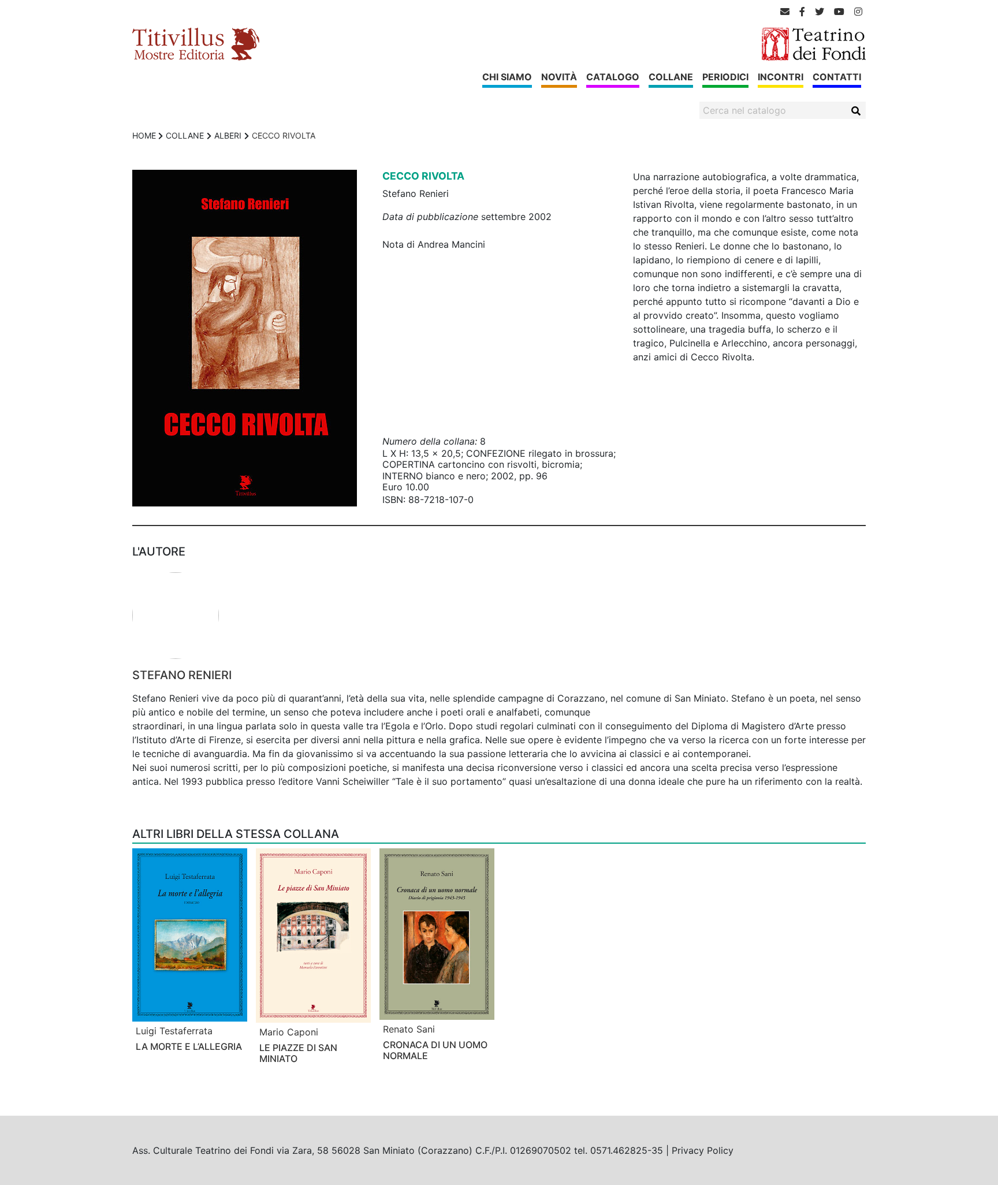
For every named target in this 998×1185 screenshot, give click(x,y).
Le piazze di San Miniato (298, 1053)
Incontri (780, 77)
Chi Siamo (507, 77)
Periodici (725, 77)
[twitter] (819, 11)
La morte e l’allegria (189, 1046)
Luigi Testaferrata (174, 1031)
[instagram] (858, 11)
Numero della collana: (429, 441)
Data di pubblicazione (430, 216)
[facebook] (802, 11)
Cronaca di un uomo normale (435, 1050)
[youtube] (839, 11)
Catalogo (612, 77)
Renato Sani (409, 1029)
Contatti (837, 77)
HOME (144, 135)
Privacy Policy (702, 1150)
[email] (785, 11)
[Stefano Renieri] (499, 615)
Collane (671, 77)
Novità (559, 77)
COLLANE (185, 135)
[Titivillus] (195, 43)
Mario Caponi (288, 1032)
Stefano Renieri (182, 675)
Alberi (227, 135)
